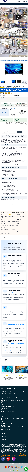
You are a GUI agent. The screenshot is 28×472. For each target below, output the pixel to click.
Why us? (19, 132)
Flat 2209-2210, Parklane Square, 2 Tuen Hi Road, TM (13, 409)
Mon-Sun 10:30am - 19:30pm (8, 393)
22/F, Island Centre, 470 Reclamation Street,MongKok (13, 418)
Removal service (8, 108)
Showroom (4, 390)
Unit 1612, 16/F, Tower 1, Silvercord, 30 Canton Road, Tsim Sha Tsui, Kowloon (13, 427)
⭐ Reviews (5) (12, 132)
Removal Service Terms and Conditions (9, 442)
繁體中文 (2, 3)
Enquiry (4, 394)
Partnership (3, 439)
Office (3, 425)
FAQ (2, 440)
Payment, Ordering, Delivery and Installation (10, 434)
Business (3, 437)
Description (4, 132)
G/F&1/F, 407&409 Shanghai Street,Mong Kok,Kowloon (13, 391)
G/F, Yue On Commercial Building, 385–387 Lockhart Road (12, 401)
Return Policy (3, 436)
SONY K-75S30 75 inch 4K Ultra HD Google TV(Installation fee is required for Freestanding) (7, 378)
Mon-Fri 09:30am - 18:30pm (8, 429)
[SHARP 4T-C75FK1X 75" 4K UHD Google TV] (14, 69)
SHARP (2, 86)
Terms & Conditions (11, 108)
